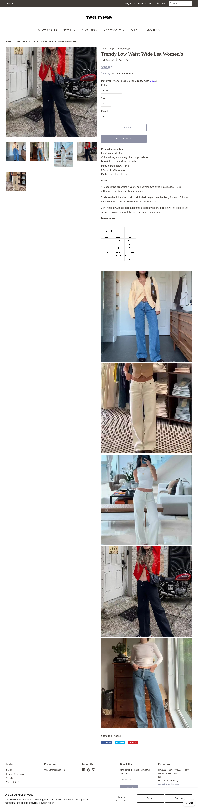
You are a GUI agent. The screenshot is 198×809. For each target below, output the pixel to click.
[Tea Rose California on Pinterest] (88, 770)
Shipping (105, 73)
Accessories (113, 30)
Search (9, 770)
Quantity (106, 111)
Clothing (89, 30)
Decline (179, 798)
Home (8, 41)
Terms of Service (13, 782)
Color (104, 85)
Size (103, 98)
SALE (134, 30)
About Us (153, 30)
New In (68, 30)
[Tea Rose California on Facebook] (84, 770)
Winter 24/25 (47, 30)
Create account (144, 3)
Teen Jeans (22, 41)
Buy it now (124, 138)
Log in (128, 3)
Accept (150, 798)
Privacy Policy (46, 802)
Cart (163, 3)
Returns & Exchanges (15, 774)
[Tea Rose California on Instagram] (93, 770)
